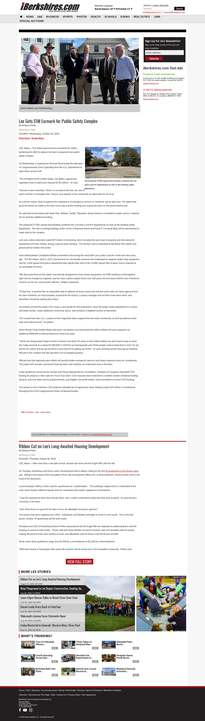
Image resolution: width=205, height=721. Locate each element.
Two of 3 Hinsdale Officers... (45, 643)
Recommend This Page (39, 695)
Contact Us (61, 695)
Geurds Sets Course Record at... (86, 670)
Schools (80, 690)
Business (36, 690)
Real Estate (71, 690)
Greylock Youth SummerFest (159, 74)
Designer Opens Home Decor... (124, 656)
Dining (61, 690)
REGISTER (164, 5)
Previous (21, 75)
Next (137, 75)
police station (45, 412)
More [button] (55, 648)
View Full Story (79, 561)
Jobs (157, 16)
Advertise (23, 695)
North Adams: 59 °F (105, 8)
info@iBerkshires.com (152, 12)
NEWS (30, 16)
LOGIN (155, 5)
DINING (125, 16)
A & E (28, 690)
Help (53, 695)
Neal (37, 412)
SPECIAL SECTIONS (32, 21)
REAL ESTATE (142, 16)
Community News (49, 690)
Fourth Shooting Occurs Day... (44, 656)
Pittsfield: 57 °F (124, 8)
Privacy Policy (74, 695)
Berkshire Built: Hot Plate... (46, 670)
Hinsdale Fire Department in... (84, 656)
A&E (39, 16)
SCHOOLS (111, 16)
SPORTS (68, 16)
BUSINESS (52, 16)
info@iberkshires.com (102, 434)
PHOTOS (82, 16)
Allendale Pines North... (124, 643)
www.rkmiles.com (150, 99)
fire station (29, 412)
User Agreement (89, 695)
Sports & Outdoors (94, 690)
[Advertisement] (164, 650)
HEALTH (96, 16)
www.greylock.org (151, 83)
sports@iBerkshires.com (174, 12)
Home (21, 690)
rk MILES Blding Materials (157, 90)
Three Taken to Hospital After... (84, 643)
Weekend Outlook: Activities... (126, 670)
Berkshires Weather (112, 690)
